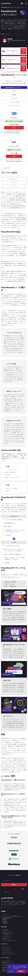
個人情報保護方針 (6, 918)
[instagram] (10, 907)
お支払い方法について (14, 179)
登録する (14, 884)
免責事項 (4, 921)
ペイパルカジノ (14, 182)
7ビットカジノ (14, 117)
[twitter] (6, 907)
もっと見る (11, 971)
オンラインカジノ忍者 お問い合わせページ (12, 916)
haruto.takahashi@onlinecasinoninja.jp (16, 41)
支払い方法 (5, 930)
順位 (14, 91)
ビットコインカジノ (14, 186)
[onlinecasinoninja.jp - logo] (6, 3)
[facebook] (2, 907)
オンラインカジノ (6, 960)
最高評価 (14, 94)
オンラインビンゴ (6, 950)
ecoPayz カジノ (6, 938)
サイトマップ (5, 914)
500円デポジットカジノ (8, 962)
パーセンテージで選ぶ (14, 102)
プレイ (14, 127)
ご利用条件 (5, 923)
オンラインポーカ (6, 948)
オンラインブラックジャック (9, 954)
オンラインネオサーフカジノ (9, 940)
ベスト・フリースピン (14, 105)
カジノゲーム (5, 947)
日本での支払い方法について (20, 7)
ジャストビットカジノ (14, 146)
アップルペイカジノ (7, 931)
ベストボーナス (14, 98)
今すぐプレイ (23, 51)
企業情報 (4, 919)
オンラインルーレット (7, 952)
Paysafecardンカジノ (7, 933)
